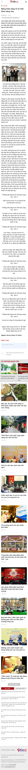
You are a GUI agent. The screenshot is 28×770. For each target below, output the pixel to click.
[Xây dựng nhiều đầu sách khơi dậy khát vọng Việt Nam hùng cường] (14, 575)
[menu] (2, 1)
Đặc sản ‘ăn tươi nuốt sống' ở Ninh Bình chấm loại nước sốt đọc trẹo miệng (14, 406)
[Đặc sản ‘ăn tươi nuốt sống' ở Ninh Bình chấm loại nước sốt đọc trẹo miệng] (14, 392)
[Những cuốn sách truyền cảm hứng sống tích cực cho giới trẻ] (14, 636)
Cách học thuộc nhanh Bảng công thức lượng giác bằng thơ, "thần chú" (13, 697)
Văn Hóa (5, 5)
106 (3, 717)
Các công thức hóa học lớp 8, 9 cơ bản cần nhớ (13, 715)
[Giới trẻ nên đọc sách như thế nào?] (14, 454)
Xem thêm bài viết (14, 684)
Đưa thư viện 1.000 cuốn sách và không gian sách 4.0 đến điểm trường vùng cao (13, 619)
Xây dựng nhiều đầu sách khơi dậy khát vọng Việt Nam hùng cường (12, 589)
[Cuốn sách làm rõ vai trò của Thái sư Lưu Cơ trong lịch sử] (14, 484)
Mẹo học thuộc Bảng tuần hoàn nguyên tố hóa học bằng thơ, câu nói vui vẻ (13, 721)
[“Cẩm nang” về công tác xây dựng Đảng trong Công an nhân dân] (14, 665)
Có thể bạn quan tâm (10, 361)
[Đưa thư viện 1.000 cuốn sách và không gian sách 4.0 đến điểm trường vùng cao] (14, 606)
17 (17, 698)
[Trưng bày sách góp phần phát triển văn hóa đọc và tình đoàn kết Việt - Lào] (14, 544)
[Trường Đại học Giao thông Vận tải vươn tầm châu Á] (9, 368)
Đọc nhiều (7, 688)
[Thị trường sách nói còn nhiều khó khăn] (14, 514)
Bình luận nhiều (20, 688)
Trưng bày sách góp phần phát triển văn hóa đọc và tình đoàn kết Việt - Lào (13, 557)
